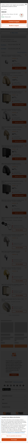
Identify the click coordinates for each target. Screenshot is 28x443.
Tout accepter (14, 439)
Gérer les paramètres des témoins (14, 435)
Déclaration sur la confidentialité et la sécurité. (16, 432)
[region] (14, 429)
